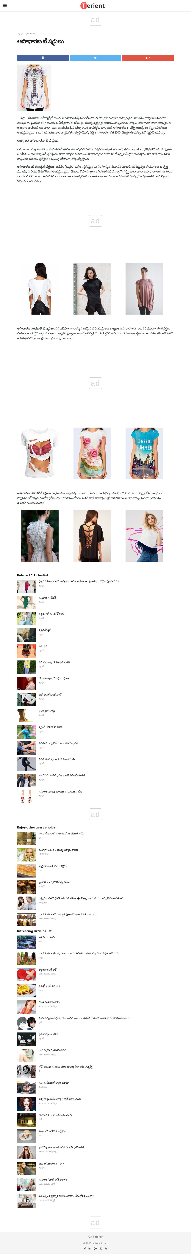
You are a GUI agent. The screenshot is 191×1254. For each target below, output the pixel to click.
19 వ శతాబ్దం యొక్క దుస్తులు (54, 678)
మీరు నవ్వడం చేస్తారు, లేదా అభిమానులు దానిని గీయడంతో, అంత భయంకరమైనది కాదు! (84, 1018)
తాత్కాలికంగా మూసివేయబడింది (55, 1115)
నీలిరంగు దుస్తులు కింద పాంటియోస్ (57, 759)
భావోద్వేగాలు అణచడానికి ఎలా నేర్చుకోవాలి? (61, 1147)
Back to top (95, 1237)
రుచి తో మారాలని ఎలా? (51, 1163)
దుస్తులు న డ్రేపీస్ (47, 597)
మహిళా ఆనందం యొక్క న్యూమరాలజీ (58, 850)
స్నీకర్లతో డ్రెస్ (45, 630)
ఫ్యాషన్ (20, 33)
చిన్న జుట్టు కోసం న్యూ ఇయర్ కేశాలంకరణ (60, 1099)
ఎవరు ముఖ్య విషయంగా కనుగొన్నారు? (58, 743)
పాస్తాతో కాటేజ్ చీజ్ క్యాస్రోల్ (53, 866)
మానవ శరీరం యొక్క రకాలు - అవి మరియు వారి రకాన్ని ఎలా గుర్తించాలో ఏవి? (79, 953)
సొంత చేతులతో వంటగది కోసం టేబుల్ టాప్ (61, 833)
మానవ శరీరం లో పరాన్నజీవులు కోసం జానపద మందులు (67, 914)
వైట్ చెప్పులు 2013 (48, 1034)
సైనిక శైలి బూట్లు (47, 710)
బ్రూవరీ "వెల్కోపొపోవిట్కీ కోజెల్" (55, 882)
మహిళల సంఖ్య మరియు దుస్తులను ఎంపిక (60, 791)
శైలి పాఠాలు (30, 33)
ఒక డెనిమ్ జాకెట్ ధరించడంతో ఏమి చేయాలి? (62, 775)
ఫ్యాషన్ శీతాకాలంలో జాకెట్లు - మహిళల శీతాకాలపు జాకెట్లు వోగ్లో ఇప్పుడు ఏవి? (79, 581)
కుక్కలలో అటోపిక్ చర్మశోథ (52, 1131)
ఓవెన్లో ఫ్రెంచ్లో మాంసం (49, 986)
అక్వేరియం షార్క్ (47, 937)
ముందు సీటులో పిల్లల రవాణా (54, 1083)
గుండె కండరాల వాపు (49, 1002)
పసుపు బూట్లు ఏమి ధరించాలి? (54, 662)
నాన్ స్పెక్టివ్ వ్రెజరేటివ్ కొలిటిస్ (53, 1050)
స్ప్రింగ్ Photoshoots (50, 727)
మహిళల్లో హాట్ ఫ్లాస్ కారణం (53, 1179)
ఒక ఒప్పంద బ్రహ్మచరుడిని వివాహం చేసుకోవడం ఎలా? (66, 1196)
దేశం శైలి (43, 646)
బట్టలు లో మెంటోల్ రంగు (51, 614)
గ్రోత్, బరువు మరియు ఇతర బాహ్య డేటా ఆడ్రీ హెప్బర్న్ (65, 1066)
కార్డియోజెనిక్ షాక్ (47, 970)
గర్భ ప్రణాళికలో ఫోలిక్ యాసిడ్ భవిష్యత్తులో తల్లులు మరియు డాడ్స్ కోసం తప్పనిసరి (81, 898)
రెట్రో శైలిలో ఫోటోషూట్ (50, 694)
